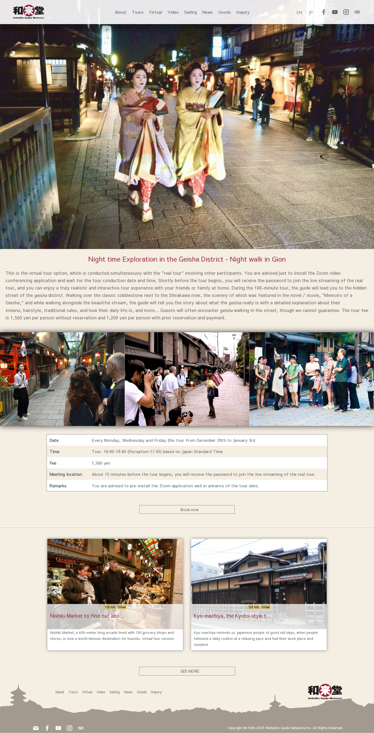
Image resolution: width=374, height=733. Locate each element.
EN (299, 12)
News (207, 12)
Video (173, 12)
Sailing (190, 12)
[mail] (36, 727)
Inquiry (242, 12)
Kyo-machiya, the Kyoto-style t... (232, 615)
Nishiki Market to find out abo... (87, 615)
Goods (224, 12)
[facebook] (323, 12)
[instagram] (346, 12)
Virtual (155, 12)
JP (311, 12)
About (120, 12)
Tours (137, 12)
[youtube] (335, 12)
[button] (6, 379)
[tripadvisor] (357, 12)
